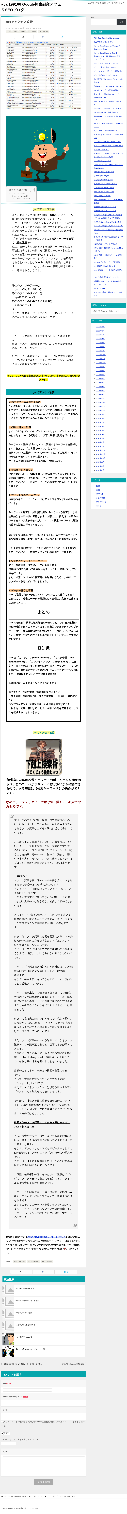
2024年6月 (100, 426)
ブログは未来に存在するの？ (105, 67)
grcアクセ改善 (47, 1262)
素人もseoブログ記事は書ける (105, 131)
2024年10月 (101, 410)
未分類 (98, 506)
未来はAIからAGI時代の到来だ (105, 184)
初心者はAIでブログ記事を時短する (107, 90)
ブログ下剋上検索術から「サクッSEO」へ (46, 1237)
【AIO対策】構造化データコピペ (106, 277)
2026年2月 (100, 347)
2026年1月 (100, 351)
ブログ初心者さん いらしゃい (105, 75)
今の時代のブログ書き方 (103, 180)
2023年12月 (101, 450)
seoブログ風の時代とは (24, 1313)
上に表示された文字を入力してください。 (20, 1439)
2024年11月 (100, 407)
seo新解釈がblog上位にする (104, 266)
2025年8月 (100, 371)
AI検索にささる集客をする (104, 172)
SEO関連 (22, 32)
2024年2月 (100, 442)
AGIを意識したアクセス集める (105, 244)
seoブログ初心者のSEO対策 (25, 1325)
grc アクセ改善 (19, 1262)
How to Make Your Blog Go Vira (106, 63)
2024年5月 (100, 430)
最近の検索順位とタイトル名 (105, 207)
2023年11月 (100, 454)
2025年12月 (101, 355)
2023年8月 (100, 466)
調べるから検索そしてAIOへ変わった (108, 226)
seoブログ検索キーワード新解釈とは (108, 262)
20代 (15, 32)
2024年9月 (100, 414)
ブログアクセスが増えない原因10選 (108, 71)
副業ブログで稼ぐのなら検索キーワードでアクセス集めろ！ (24, 1364)
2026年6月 (100, 331)
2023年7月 (100, 470)
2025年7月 (100, 375)
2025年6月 (100, 379)
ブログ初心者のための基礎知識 (73, 1364)
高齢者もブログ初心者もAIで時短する (108, 86)
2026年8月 (100, 327)
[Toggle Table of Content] (31, 190)
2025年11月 (100, 359)
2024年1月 (100, 446)
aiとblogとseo (99, 288)
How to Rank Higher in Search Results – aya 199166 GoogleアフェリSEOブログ (108, 56)
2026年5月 (100, 335)
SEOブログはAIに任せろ (103, 42)
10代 (9, 32)
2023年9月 (100, 462)
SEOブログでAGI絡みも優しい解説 (107, 142)
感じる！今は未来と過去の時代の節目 (108, 146)
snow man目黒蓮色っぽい (104, 188)
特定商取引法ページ (101, 150)
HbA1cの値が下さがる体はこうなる (107, 222)
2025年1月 (100, 398)
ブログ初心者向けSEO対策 (25, 1288)
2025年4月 (100, 387)
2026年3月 (100, 343)
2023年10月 (101, 458)
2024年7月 (100, 422)
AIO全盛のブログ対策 (102, 196)
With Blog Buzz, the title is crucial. (107, 38)
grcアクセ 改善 (33, 1262)
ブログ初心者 (43, 32)
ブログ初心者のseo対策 (24, 1337)
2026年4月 (100, 339)
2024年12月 (101, 402)
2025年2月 (100, 395)
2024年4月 (100, 434)
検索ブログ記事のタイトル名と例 (27, 1301)
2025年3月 (100, 391)
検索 (93, 18)
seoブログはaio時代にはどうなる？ (107, 108)
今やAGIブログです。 (102, 176)
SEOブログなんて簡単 (102, 161)
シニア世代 (32, 32)
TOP (25, 1496)
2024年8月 (100, 418)
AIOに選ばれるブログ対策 (104, 192)
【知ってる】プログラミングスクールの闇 (30, 1349)
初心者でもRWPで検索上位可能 (106, 112)
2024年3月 (100, 438)
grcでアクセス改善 (17, 193)
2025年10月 (101, 363)
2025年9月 (100, 367)
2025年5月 (100, 383)
